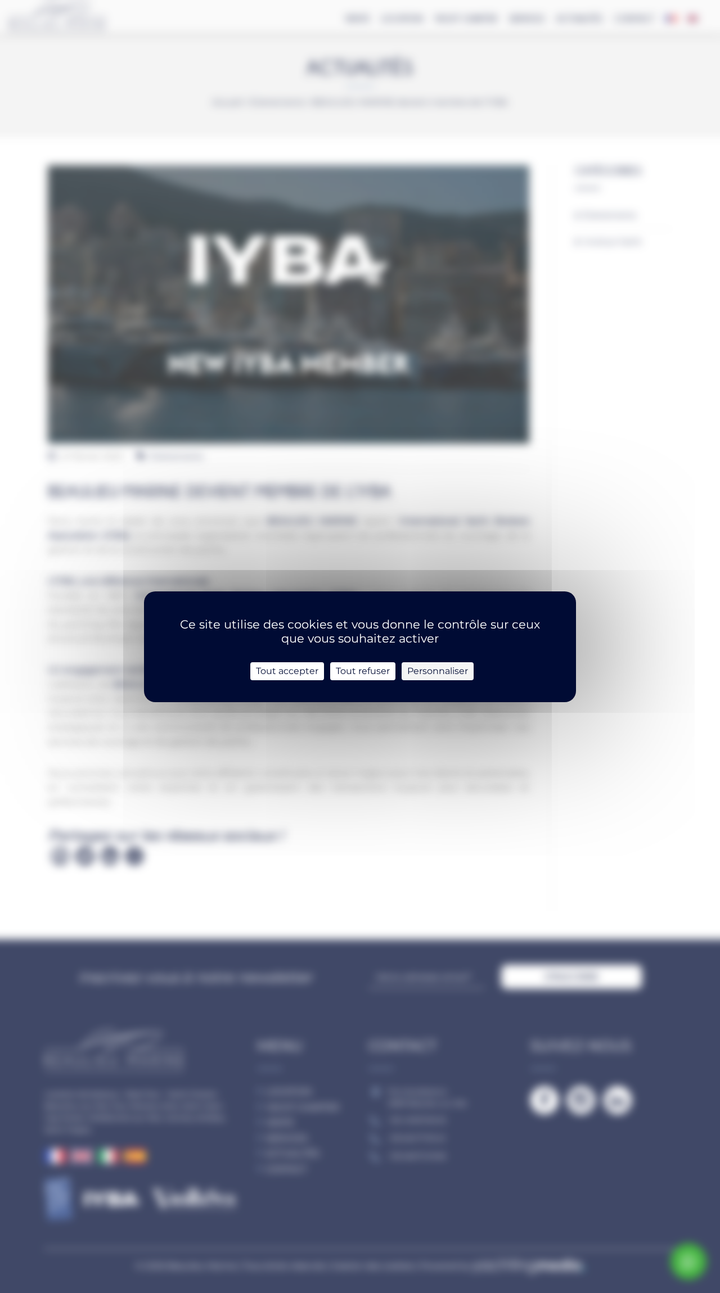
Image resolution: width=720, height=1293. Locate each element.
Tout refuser (363, 671)
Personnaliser (437, 671)
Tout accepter (287, 671)
